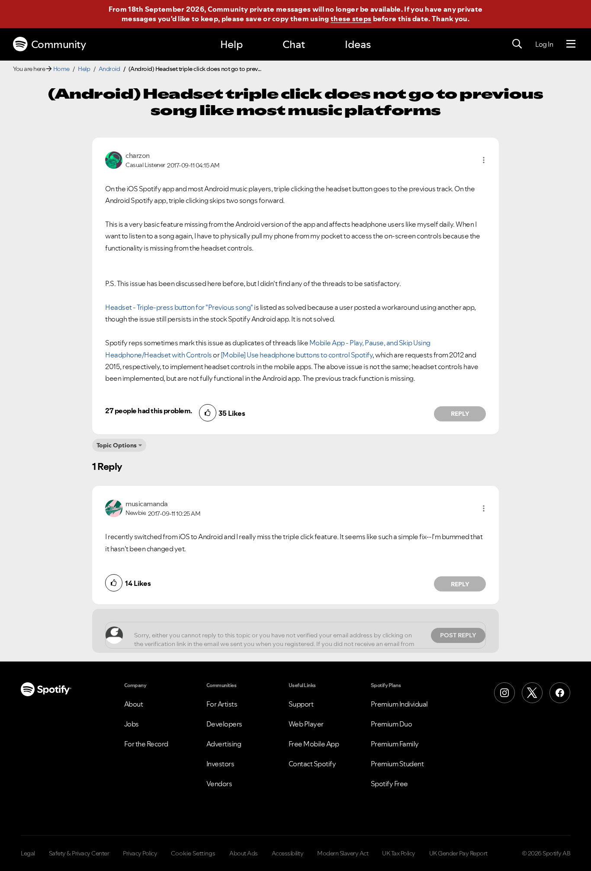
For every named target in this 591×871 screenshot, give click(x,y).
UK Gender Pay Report (458, 853)
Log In (544, 44)
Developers (224, 724)
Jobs (131, 724)
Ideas (358, 44)
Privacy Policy (140, 853)
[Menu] (571, 44)
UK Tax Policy (398, 853)
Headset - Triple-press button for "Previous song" (179, 307)
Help (231, 44)
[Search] (517, 44)
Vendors (219, 783)
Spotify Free (389, 783)
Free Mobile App (314, 744)
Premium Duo (391, 724)
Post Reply (458, 635)
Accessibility (288, 853)
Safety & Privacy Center (79, 853)
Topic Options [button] (116, 445)
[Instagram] (504, 692)
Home (61, 68)
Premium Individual (399, 704)
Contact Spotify (312, 763)
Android (109, 68)
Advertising (223, 744)
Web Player (306, 724)
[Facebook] (559, 692)
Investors (220, 763)
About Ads (243, 853)
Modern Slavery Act (342, 853)
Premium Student (397, 763)
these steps (351, 18)
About (133, 704)
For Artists (222, 704)
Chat (294, 44)
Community (58, 44)
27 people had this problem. (148, 410)
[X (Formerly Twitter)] (532, 692)
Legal (28, 853)
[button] (483, 160)
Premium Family (395, 744)
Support (301, 704)
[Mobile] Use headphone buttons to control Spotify (297, 355)
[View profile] (113, 159)
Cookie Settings (193, 853)
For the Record (146, 744)
